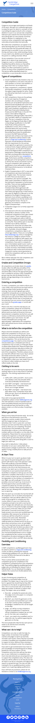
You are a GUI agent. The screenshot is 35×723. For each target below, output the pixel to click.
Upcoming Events (17, 697)
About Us (17, 682)
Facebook (8, 716)
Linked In (23, 717)
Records (17, 695)
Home (4, 9)
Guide (17, 700)
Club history (17, 708)
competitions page (8, 341)
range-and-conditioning (23, 550)
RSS (27, 716)
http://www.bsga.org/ (12, 235)
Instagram (19, 716)
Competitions (17, 684)
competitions (26, 156)
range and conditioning (18, 139)
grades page (17, 302)
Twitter (12, 716)
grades (29, 266)
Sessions (17, 686)
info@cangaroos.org (24, 671)
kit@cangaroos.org (26, 400)
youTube (15, 716)
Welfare (17, 706)
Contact (18, 689)
